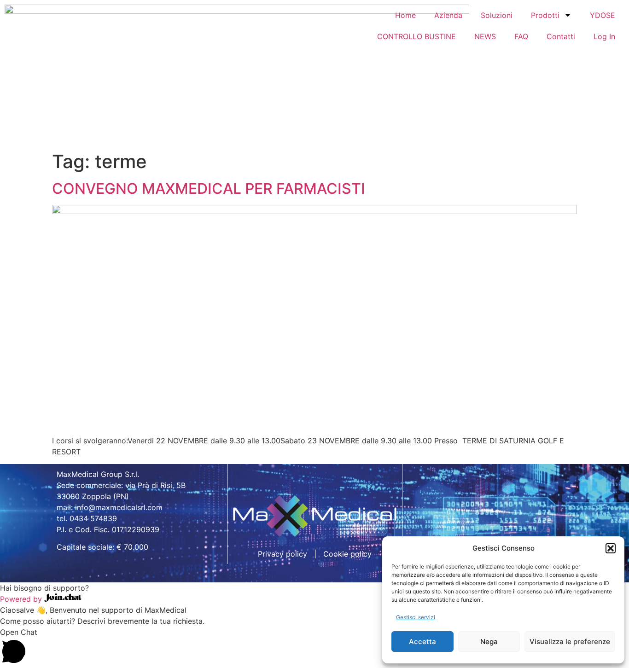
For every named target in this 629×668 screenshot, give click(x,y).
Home (405, 15)
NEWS (485, 36)
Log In (604, 36)
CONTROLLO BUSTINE (416, 36)
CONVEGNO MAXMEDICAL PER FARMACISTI (208, 188)
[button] (610, 548)
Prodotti (545, 15)
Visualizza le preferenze (570, 641)
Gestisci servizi (415, 617)
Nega (489, 641)
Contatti (561, 36)
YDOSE (602, 15)
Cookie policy (347, 553)
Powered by (22, 599)
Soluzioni (497, 15)
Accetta (422, 641)
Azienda (448, 15)
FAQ (521, 36)
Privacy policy (282, 553)
